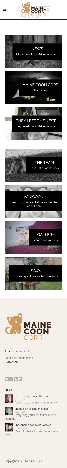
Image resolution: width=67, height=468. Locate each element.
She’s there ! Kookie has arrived (33, 425)
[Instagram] (16, 379)
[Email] (7, 379)
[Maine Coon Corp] (33, 9)
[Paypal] (20, 379)
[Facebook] (11, 379)
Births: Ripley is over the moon (33, 396)
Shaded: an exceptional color (32, 408)
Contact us (11, 361)
